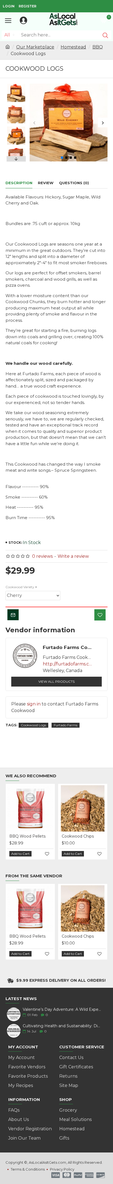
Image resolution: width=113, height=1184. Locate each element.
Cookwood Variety (19, 587)
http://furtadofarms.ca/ (67, 664)
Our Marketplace (35, 47)
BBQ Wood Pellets (27, 836)
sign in (34, 704)
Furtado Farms (65, 725)
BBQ (97, 47)
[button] (34, 122)
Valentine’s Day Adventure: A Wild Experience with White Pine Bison (62, 1009)
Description (18, 183)
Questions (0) (74, 183)
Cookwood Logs (33, 725)
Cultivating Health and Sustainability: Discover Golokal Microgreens (62, 1026)
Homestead (73, 47)
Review (45, 183)
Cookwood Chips (78, 836)
